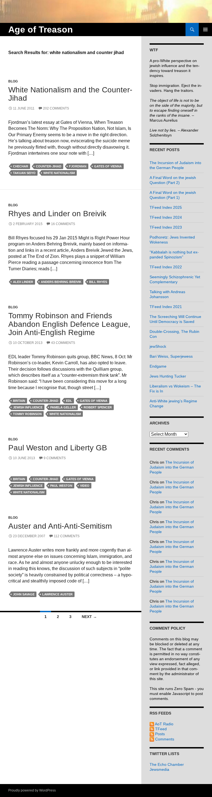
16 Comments (63, 224)
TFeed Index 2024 (166, 217)
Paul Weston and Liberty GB (57, 447)
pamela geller (63, 407)
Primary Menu (205, 29)
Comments (164, 739)
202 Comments (56, 108)
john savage (24, 594)
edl (69, 400)
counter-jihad (48, 166)
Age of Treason (40, 29)
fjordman (77, 166)
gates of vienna (108, 166)
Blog (13, 81)
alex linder (23, 282)
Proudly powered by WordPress (32, 790)
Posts (159, 734)
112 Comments (67, 536)
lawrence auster (57, 594)
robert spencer (98, 407)
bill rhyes (98, 282)
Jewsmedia (159, 769)
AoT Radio (163, 724)
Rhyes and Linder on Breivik (57, 213)
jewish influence (28, 407)
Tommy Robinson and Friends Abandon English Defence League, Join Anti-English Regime (69, 324)
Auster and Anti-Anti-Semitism (60, 526)
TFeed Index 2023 (166, 227)
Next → (89, 616)
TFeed (160, 729)
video (84, 485)
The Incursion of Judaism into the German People (172, 467)
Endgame (158, 366)
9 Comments (55, 458)
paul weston (61, 485)
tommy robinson (27, 414)
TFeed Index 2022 (166, 267)
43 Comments (63, 343)
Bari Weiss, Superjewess (171, 356)
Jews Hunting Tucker (168, 376)
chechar (20, 166)
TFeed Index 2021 (166, 306)
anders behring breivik (61, 282)
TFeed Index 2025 (166, 207)
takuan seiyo (24, 173)
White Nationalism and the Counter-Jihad (70, 94)
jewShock (158, 346)
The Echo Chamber (167, 764)
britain (19, 400)
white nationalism (59, 173)
